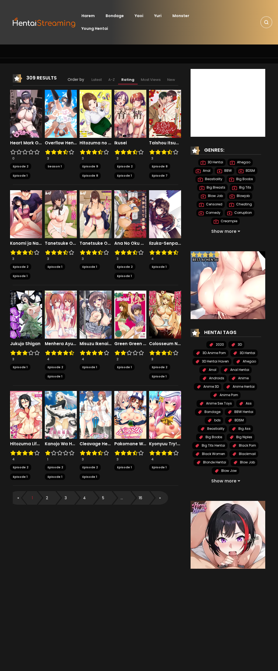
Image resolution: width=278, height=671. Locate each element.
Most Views (151, 79)
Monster (180, 15)
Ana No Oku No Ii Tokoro (130, 243)
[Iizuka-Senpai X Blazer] (165, 214)
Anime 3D (211, 386)
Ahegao (243, 162)
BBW (227, 170)
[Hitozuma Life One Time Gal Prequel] (26, 414)
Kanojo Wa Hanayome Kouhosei (61, 443)
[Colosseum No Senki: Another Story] (165, 314)
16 (140, 498)
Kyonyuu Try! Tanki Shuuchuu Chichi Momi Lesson (165, 443)
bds (217, 420)
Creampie (228, 221)
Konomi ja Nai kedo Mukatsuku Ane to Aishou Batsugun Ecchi (26, 243)
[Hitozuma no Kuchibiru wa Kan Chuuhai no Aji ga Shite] (96, 113)
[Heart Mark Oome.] (26, 113)
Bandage (212, 411)
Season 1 (55, 166)
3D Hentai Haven (215, 361)
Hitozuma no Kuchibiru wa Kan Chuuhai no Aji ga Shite (96, 143)
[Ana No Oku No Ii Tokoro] (130, 214)
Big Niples (243, 437)
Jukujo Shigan (25, 343)
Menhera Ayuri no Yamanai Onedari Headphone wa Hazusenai (61, 343)
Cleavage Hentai (96, 443)
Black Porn (247, 445)
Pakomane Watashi (130, 443)
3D (239, 344)
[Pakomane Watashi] (130, 414)
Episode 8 (90, 175)
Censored (213, 204)
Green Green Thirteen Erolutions (130, 343)
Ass (248, 403)
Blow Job (215, 195)
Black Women (213, 453)
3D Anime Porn (214, 353)
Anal (206, 170)
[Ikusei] (130, 113)
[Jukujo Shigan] (26, 314)
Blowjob (243, 195)
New (171, 79)
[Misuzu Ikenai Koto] (96, 314)
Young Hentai (94, 28)
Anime (243, 378)
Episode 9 (90, 166)
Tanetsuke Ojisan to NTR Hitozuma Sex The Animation (96, 243)
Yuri (158, 15)
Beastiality (213, 179)
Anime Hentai (243, 386)
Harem (88, 15)
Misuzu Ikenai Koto (96, 343)
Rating (127, 79)
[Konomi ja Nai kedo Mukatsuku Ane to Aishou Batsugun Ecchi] (26, 214)
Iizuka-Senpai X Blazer (165, 243)
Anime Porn (228, 395)
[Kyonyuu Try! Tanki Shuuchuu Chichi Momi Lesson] (165, 414)
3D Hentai (215, 162)
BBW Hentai (243, 411)
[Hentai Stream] (44, 22)
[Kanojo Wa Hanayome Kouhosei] (61, 414)
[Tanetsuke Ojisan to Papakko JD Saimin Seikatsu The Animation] (61, 214)
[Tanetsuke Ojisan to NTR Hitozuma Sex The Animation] (96, 214)
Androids (216, 378)
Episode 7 (160, 175)
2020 (219, 344)
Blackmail (247, 453)
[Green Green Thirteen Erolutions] (130, 314)
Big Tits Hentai (213, 445)
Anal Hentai (239, 369)
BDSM (250, 170)
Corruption (242, 212)
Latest (96, 79)
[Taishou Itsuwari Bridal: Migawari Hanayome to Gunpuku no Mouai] (165, 113)
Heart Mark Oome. (26, 143)
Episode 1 (20, 175)
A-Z (111, 79)
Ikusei (120, 143)
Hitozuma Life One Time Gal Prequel (26, 443)
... (122, 498)
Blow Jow (228, 470)
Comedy (212, 212)
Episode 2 (21, 166)
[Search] (266, 22)
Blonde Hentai (214, 462)
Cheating (243, 204)
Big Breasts (215, 187)
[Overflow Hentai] (61, 113)
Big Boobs (244, 179)
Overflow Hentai (61, 143)
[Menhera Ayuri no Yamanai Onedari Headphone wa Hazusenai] (61, 314)
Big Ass (244, 428)
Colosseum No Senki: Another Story (165, 343)
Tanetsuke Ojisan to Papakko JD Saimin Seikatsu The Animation (61, 243)
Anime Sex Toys (218, 403)
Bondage (115, 15)
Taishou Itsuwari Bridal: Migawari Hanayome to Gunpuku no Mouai (165, 143)
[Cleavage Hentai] (96, 414)
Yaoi (139, 15)
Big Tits (244, 187)
